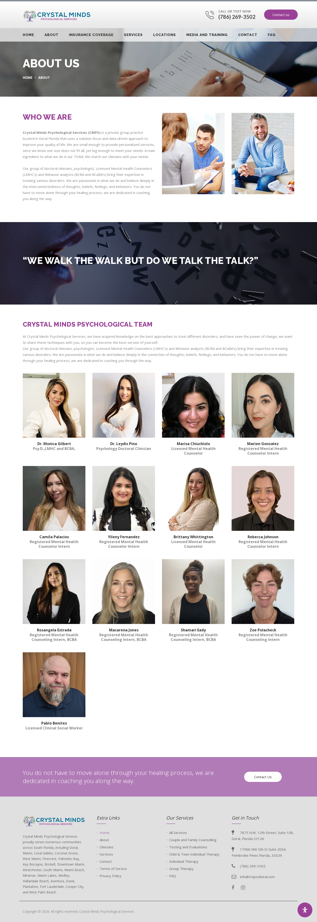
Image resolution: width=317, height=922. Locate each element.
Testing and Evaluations (188, 847)
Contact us (280, 14)
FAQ (271, 35)
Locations (164, 35)
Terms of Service (113, 868)
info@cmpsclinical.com (257, 876)
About (51, 35)
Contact (247, 35)
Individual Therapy (183, 861)
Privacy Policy (110, 875)
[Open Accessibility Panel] (305, 909)
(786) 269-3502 (237, 17)
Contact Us (263, 776)
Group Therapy (181, 868)
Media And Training (207, 35)
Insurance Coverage (91, 35)
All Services (178, 832)
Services (133, 35)
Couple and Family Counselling (193, 839)
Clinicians (106, 847)
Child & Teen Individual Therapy (194, 854)
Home (28, 35)
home (27, 77)
